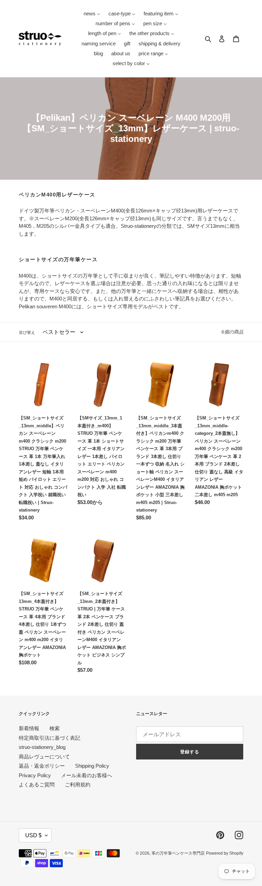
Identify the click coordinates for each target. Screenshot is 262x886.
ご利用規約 (77, 784)
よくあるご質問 (37, 784)
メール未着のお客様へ (86, 775)
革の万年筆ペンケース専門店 (178, 853)
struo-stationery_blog (42, 747)
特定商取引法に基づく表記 (49, 738)
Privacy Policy (35, 775)
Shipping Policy (92, 766)
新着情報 (29, 728)
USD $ (33, 835)
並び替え (27, 332)
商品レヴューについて (44, 756)
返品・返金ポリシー (42, 766)
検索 (54, 728)
